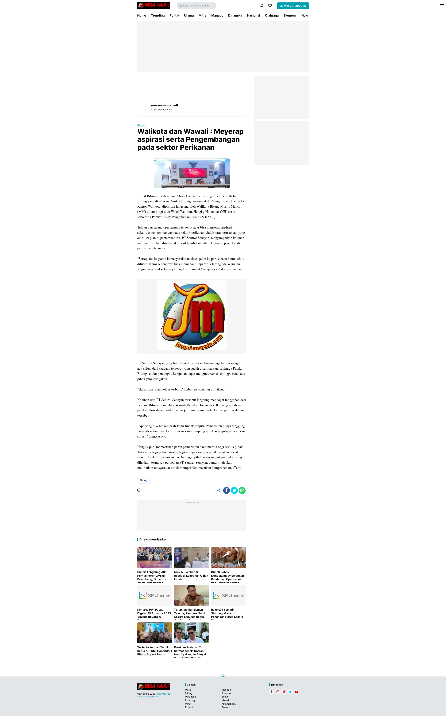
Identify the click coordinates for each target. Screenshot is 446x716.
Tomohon (227, 693)
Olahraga (272, 15)
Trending (158, 15)
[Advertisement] (223, 46)
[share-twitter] (234, 490)
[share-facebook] (226, 490)
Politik (174, 15)
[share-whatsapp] (242, 490)
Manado (217, 15)
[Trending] (270, 5)
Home (141, 15)
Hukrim (306, 15)
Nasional (253, 15)
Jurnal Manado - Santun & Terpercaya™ (154, 695)
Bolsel (225, 707)
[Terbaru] (262, 5)
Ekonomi (290, 15)
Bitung (141, 125)
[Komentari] (139, 490)
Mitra (202, 15)
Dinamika (235, 15)
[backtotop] (223, 677)
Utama (189, 15)
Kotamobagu (229, 703)
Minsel (225, 700)
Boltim (225, 696)
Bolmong (190, 700)
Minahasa (190, 696)
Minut (188, 703)
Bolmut (189, 707)
